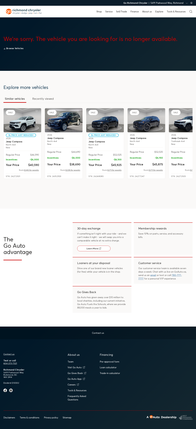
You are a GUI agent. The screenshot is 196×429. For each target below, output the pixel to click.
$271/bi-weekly (114, 170)
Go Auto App (75, 378)
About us (147, 11)
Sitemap (67, 417)
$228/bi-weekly (72, 170)
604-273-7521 (10, 363)
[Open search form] (191, 11)
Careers (72, 384)
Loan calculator (108, 367)
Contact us (8, 354)
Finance (134, 11)
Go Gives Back (75, 373)
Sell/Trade (121, 11)
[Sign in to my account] (191, 3)
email (153, 275)
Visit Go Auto (75, 367)
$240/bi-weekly (31, 170)
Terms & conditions (29, 417)
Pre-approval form (109, 361)
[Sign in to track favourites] (37, 111)
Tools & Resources (176, 11)
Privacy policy (51, 417)
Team (70, 361)
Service (109, 11)
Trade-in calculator (110, 373)
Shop (99, 11)
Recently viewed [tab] (43, 98)
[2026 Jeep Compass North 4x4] (22, 120)
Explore (159, 11)
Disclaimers (9, 417)
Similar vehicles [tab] (15, 98)
